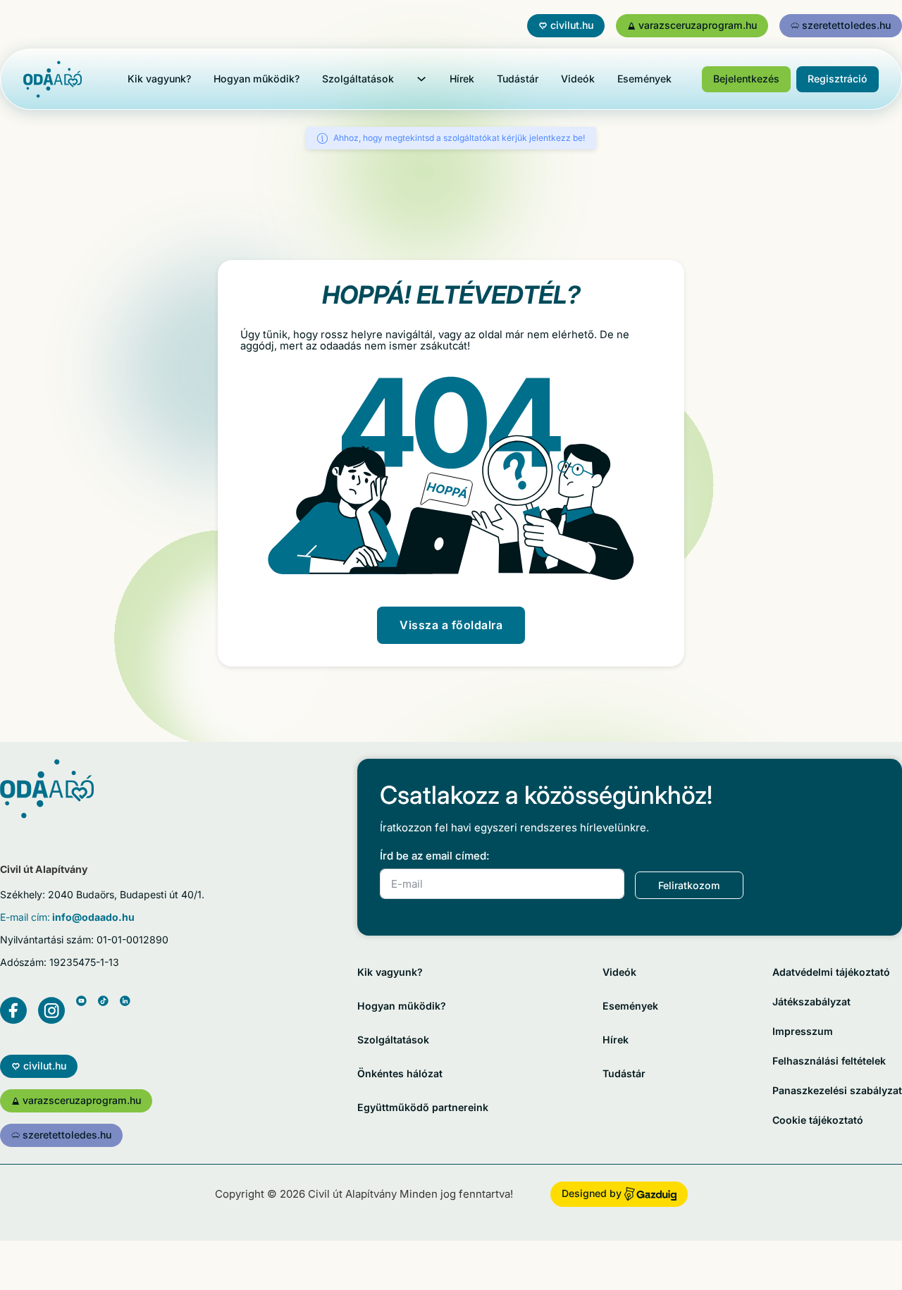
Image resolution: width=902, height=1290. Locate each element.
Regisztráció (837, 79)
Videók (578, 79)
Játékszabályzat (811, 1001)
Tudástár (517, 79)
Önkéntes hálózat (400, 1073)
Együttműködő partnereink (422, 1107)
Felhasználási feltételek (829, 1061)
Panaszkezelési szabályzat (837, 1090)
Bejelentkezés (746, 79)
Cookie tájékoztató (817, 1120)
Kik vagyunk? (159, 79)
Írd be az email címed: (434, 855)
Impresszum (802, 1031)
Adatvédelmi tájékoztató (831, 972)
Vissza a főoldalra (451, 625)
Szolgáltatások (358, 79)
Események (644, 79)
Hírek (462, 79)
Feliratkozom (689, 885)
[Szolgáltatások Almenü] (421, 78)
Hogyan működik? (256, 79)
